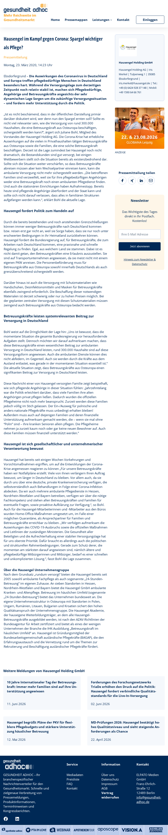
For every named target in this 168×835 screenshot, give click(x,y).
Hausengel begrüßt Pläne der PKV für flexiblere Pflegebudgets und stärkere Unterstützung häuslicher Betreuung (41, 726)
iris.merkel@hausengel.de (134, 83)
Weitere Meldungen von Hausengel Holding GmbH (44, 671)
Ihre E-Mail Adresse (134, 234)
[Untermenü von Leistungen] (111, 20)
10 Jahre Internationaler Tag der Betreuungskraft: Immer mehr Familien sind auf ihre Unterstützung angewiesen (42, 686)
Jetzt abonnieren (140, 246)
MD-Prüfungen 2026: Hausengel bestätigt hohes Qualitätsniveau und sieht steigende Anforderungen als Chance (125, 726)
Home (55, 20)
